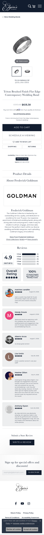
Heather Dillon (21, 373)
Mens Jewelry (32, 239)
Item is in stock (22, 159)
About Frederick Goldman (22, 180)
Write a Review (22, 442)
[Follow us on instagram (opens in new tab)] (28, 503)
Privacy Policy (28, 513)
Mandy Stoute (21, 312)
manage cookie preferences (23, 523)
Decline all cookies (14, 529)
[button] (29, 6)
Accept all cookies (30, 529)
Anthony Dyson (21, 406)
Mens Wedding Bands (12, 17)
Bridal (22, 239)
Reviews (22, 248)
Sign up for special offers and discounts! (22, 464)
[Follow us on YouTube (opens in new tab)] (22, 503)
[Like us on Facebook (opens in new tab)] (15, 503)
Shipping (12, 147)
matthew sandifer (22, 290)
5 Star (19, 254)
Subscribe (33, 472)
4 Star (19, 256)
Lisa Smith (19, 354)
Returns (32, 147)
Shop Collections (12, 239)
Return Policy (16, 513)
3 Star (19, 259)
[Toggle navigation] (40, 6)
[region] (22, 44)
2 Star (19, 261)
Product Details (22, 174)
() (38, 254)
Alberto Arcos (21, 336)
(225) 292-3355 (22, 82)
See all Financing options (22, 114)
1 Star (19, 264)
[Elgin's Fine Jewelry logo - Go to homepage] (14, 6)
